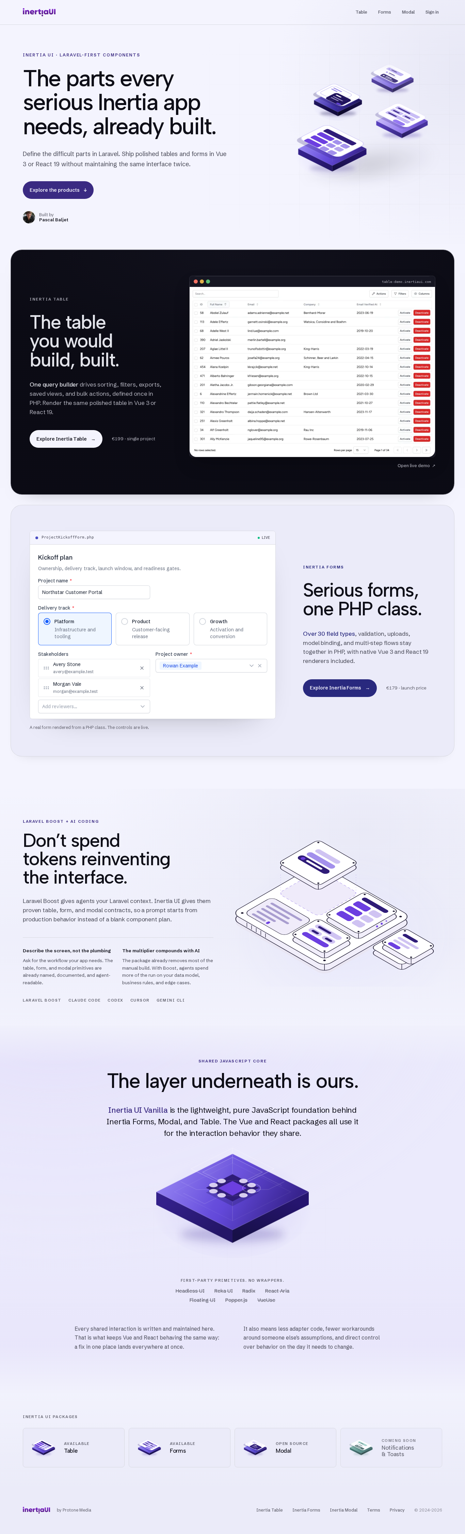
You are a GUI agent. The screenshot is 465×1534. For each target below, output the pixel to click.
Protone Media (77, 1510)
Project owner (173, 654)
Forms (384, 12)
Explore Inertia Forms (340, 688)
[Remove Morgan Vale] (142, 688)
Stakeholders (53, 654)
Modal (408, 12)
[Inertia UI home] (39, 12)
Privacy (397, 1510)
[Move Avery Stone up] (122, 668)
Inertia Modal (343, 1510)
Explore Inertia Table (66, 439)
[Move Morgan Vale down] (131, 688)
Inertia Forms (306, 1510)
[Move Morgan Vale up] (122, 688)
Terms (373, 1510)
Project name (55, 581)
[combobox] (86, 706)
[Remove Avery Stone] (142, 668)
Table (361, 12)
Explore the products (58, 190)
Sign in (432, 12)
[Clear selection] (259, 665)
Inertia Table (269, 1510)
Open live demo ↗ (416, 465)
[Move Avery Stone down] (131, 668)
